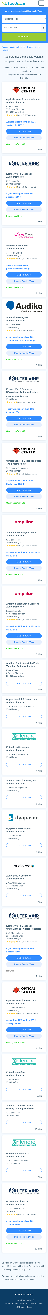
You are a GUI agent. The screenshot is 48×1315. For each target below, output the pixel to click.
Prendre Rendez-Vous (24, 138)
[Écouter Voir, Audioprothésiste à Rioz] (24, 1191)
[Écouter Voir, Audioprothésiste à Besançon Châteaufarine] (24, 916)
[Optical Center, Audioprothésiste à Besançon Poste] (24, 451)
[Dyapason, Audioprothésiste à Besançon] (24, 818)
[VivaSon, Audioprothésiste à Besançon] (24, 236)
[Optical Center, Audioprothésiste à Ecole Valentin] (24, 90)
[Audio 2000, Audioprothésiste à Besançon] (24, 866)
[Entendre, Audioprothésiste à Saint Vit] (24, 1143)
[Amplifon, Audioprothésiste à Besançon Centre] (24, 523)
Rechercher (24, 36)
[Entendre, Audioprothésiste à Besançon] (24, 737)
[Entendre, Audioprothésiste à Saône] (24, 1062)
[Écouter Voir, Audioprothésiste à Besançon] (24, 164)
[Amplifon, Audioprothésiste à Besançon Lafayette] (24, 594)
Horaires (10, 971)
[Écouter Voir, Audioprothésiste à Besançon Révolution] (24, 379)
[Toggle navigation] (41, 3)
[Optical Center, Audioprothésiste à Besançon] (24, 990)
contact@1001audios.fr (24, 1300)
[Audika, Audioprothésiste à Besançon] (24, 307)
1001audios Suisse (24, 1307)
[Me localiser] (43, 28)
